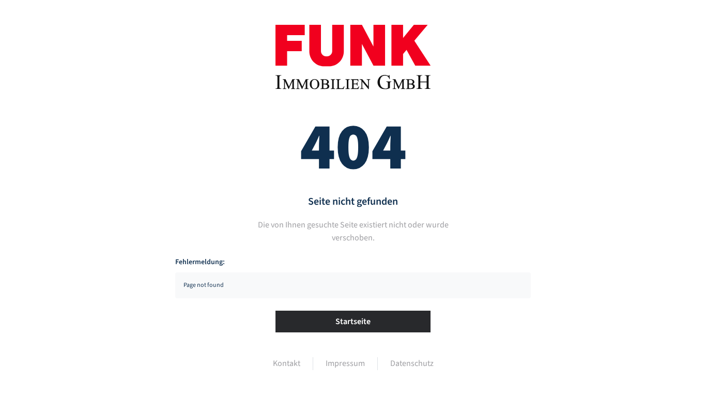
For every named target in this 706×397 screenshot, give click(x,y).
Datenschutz (412, 363)
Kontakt (286, 363)
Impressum (345, 363)
